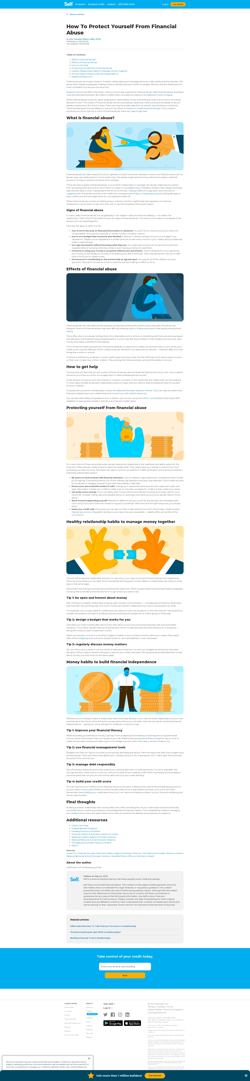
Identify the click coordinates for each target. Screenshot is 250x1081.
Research (71, 92)
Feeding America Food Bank (86, 831)
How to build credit (71, 1035)
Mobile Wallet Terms (158, 1009)
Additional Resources (82, 76)
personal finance (146, 738)
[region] (47, 1067)
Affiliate (89, 1037)
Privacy (151, 1007)
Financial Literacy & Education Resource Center (95, 834)
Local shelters (157, 398)
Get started (178, 4)
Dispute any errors (81, 512)
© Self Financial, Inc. (158, 1004)
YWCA (146, 398)
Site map (89, 1033)
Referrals (89, 1030)
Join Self (108, 1004)
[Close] (89, 1058)
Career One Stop (80, 825)
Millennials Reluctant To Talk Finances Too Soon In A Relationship (103, 926)
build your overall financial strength (143, 108)
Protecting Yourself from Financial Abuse (92, 68)
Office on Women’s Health (141, 856)
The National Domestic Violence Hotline (91, 842)
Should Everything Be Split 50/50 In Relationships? (95, 932)
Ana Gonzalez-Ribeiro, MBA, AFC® (85, 39)
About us (89, 1007)
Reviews (67, 1031)
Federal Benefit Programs (84, 828)
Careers (89, 1011)
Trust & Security (70, 1019)
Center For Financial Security (80, 853)
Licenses (174, 1025)
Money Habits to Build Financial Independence (95, 74)
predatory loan (133, 188)
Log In (165, 4)
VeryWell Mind (119, 856)
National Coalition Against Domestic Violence (94, 837)
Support (111, 4)
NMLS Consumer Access (155, 1027)
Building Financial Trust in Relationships (90, 938)
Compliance (177, 1009)
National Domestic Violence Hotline (134, 390)
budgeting (83, 638)
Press (88, 1022)
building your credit (92, 792)
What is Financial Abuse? (84, 59)
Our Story (68, 1011)
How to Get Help (80, 65)
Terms (170, 1007)
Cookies (161, 1007)
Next (125, 975)
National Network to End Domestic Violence (93, 840)
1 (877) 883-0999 (126, 4)
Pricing (67, 1015)
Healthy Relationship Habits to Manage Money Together (99, 71)
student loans (78, 813)
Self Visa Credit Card (72, 1023)
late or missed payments (147, 193)
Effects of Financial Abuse (84, 62)
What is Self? (69, 1007)
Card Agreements (157, 1012)
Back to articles (77, 14)
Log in (107, 1008)
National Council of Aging (159, 95)
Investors (89, 1018)
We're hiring (92, 1014)
